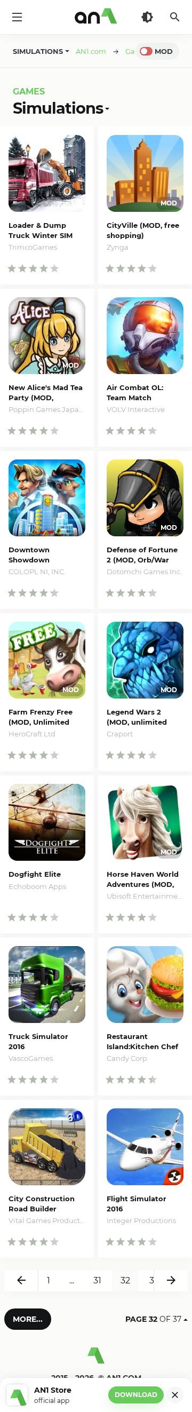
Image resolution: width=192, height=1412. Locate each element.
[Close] (174, 1394)
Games (29, 91)
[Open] (106, 108)
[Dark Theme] (147, 17)
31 (97, 1280)
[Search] (175, 17)
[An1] (96, 17)
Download (136, 1395)
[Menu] (17, 17)
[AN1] (96, 1359)
